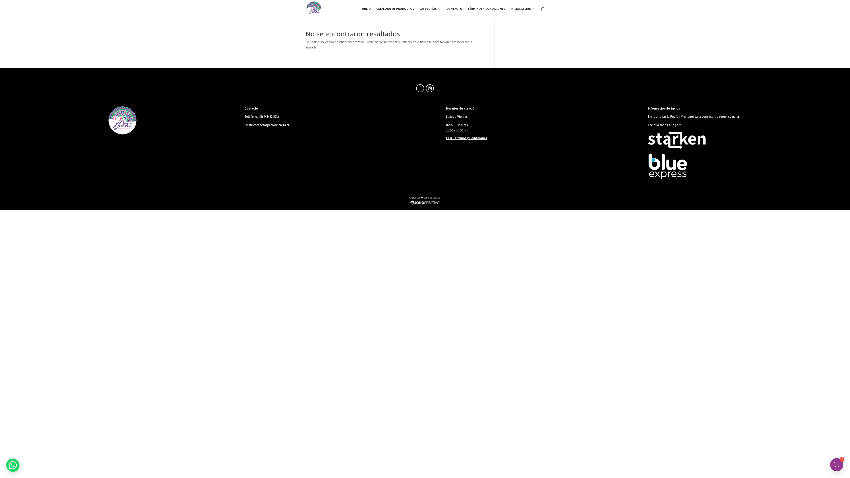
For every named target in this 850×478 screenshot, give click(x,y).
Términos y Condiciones (486, 8)
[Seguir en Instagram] (430, 88)
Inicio (366, 8)
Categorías (428, 8)
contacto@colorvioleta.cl (271, 125)
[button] (12, 465)
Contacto (454, 8)
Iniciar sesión (520, 8)
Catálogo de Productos (395, 8)
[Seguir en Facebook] (420, 88)
